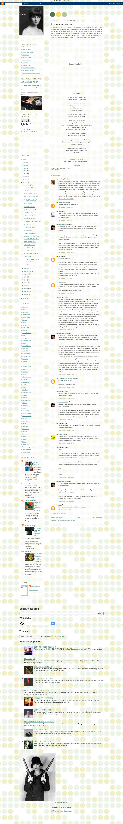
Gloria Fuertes (26, 356)
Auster (24, 309)
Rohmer (24, 418)
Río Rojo (25, 62)
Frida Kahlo (25, 351)
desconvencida (63, 224)
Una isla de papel (30, 500)
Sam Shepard (26, 421)
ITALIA (26, 190)
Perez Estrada (26, 400)
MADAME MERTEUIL (30, 193)
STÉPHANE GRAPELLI (31, 253)
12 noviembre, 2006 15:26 (66, 374)
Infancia (24, 361)
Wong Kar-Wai (26, 449)
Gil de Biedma (26, 353)
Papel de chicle (26, 57)
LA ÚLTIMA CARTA (41, 730)
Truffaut (24, 434)
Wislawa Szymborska (28, 447)
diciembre (27, 185)
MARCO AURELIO (29, 245)
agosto (26, 274)
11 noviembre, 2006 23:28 (66, 293)
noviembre (27, 188)
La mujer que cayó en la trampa (38, 504)
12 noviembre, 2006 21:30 (66, 477)
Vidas (24, 439)
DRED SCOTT (28, 230)
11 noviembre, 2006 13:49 (66, 252)
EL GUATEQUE (29, 659)
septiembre (27, 271)
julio (25, 277)
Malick (24, 387)
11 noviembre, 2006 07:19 (66, 199)
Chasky (60, 434)
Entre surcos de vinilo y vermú (31, 73)
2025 (24, 162)
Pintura (24, 403)
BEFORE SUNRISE (30, 250)
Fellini (24, 343)
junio (25, 280)
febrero (26, 291)
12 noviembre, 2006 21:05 (66, 443)
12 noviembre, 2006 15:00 (66, 329)
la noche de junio (85, 35)
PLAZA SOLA (28, 204)
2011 (24, 168)
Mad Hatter (28, 461)
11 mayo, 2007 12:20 (64, 509)
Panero (24, 397)
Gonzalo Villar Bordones (66, 378)
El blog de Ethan (30, 525)
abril (25, 285)
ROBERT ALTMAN (29, 207)
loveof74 (27, 484)
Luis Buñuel (25, 382)
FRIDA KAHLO (28, 247)
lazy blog (28, 551)
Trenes (24, 431)
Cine (23, 335)
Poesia (24, 408)
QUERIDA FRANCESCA (42, 741)
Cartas (24, 325)
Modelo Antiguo (26, 65)
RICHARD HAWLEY (64, 24)
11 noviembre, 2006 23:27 (66, 278)
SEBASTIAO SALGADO (31, 196)
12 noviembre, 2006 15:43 (66, 387)
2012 (24, 165)
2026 (24, 159)
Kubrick (24, 369)
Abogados (25, 307)
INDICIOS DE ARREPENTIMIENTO (36, 690)
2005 (24, 298)
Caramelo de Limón (28, 70)
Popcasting (25, 54)
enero (26, 294)
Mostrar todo (39, 578)
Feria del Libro (26, 346)
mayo (26, 282)
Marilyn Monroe (26, 392)
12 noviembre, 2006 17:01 (66, 419)
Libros (24, 374)
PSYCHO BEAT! (27, 49)
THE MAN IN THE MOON (43, 667)
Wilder (24, 442)
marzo (26, 288)
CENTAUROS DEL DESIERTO (45, 647)
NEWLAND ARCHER (30, 209)
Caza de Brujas (26, 333)
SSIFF (24, 423)
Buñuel (24, 322)
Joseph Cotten (26, 366)
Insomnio (25, 364)
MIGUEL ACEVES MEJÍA (31, 239)
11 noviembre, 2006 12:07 (66, 220)
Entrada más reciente (57, 517)
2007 (24, 179)
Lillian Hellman (26, 377)
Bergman (25, 312)
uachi (60, 256)
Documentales (26, 340)
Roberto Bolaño (26, 416)
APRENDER (27, 256)
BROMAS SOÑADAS (30, 242)
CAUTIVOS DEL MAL (30, 215)
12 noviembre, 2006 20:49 (66, 430)
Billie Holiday (26, 314)
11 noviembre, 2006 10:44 (66, 207)
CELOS (26, 264)
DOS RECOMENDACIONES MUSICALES (39, 722)
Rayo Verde (25, 410)
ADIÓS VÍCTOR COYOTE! (37, 464)
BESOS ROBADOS (29, 218)
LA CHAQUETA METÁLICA (32, 236)
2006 (24, 182)
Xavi (59, 211)
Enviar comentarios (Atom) (67, 520)
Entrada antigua (97, 517)
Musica (24, 395)
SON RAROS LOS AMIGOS (32, 221)
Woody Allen (26, 452)
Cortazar (25, 338)
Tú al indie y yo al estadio (32, 485)
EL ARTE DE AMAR (29, 227)
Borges (24, 320)
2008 (24, 177)
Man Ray (25, 390)
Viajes (24, 436)
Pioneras (25, 405)
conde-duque (62, 202)
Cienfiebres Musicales (28, 67)
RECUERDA (27, 224)
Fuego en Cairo (26, 60)
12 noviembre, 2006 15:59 (66, 398)
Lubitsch (24, 379)
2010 (24, 171)
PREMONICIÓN (29, 212)
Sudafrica (25, 426)
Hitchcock (25, 359)
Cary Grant (25, 327)
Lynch (24, 384)
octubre (26, 268)
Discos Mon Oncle (27, 52)
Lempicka (25, 371)
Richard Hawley (80, 33)
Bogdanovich (26, 317)
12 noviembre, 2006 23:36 (66, 501)
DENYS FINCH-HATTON (42, 710)
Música (57, 169)
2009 (24, 174)
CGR (60, 505)
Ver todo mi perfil (33, 590)
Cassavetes (26, 330)
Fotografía (25, 348)
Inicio (78, 517)
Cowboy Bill (62, 179)
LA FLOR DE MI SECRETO (43, 698)
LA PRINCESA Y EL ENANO (44, 678)
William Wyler (26, 444)
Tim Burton (25, 429)
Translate (60, 636)
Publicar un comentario (59, 513)
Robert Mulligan (26, 413)
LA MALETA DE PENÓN (29, 82)
